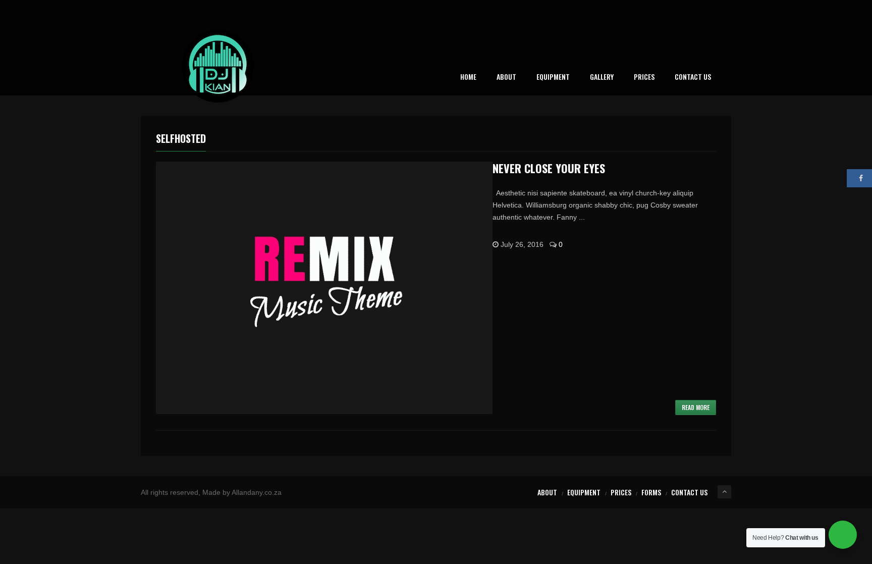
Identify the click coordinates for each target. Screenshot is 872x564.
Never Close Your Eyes (549, 168)
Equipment (553, 77)
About (506, 77)
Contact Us (693, 77)
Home (468, 77)
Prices (644, 77)
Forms (651, 492)
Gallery (602, 77)
